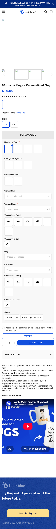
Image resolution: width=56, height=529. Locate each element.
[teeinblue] (28, 11)
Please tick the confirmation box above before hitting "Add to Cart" (29, 329)
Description (12, 354)
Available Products (14, 96)
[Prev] (5, 41)
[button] (51, 11)
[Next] (50, 41)
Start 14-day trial (28, 513)
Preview (28, 336)
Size (4, 119)
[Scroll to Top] (51, 514)
